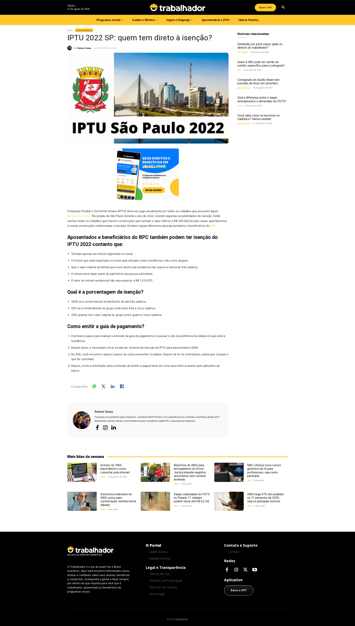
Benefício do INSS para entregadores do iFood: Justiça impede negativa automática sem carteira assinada (190, 472)
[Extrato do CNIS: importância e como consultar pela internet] (82, 472)
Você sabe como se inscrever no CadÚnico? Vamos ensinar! (258, 117)
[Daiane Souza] (70, 48)
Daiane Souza (84, 48)
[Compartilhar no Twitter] (103, 387)
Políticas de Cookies (163, 587)
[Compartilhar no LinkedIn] (112, 387)
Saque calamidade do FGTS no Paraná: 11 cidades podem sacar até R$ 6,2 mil (192, 497)
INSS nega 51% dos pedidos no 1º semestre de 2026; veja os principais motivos (265, 497)
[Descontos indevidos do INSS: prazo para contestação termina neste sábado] (82, 501)
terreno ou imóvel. (79, 216)
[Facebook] (97, 427)
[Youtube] (254, 570)
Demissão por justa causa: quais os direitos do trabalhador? (259, 45)
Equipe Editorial (159, 558)
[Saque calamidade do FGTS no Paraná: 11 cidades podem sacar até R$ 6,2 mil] (155, 501)
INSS (102, 476)
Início (70, 30)
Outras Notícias (84, 30)
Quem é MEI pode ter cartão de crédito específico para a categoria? (261, 63)
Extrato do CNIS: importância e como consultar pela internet (115, 468)
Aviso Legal (157, 594)
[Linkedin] (113, 428)
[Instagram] (105, 427)
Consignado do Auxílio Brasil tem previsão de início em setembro (258, 81)
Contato (233, 552)
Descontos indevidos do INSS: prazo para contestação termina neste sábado (118, 499)
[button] (283, 7)
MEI (239, 70)
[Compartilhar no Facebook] (122, 387)
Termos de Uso (159, 574)
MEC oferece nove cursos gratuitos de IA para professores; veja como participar (264, 470)
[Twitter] (245, 570)
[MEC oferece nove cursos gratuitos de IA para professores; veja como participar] (229, 472)
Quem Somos (158, 552)
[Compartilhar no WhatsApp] (94, 387)
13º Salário (242, 52)
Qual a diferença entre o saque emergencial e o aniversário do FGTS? (261, 99)
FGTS (239, 105)
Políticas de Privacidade (165, 580)
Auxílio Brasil (243, 87)
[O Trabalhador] (177, 7)
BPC (213, 225)
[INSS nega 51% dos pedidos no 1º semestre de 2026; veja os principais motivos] (229, 501)
